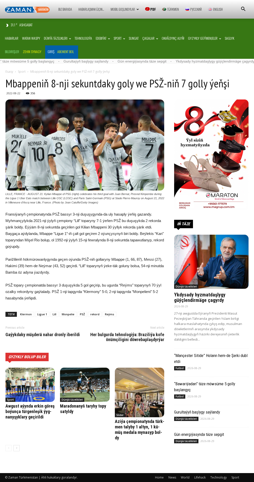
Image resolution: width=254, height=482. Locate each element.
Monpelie (68, 314)
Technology (218, 477)
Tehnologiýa (83, 38)
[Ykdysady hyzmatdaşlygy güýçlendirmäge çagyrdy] (211, 262)
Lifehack (200, 477)
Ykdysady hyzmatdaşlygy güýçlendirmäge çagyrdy (191, 61)
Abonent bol (65, 51)
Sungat (134, 38)
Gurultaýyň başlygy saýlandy (62, 61)
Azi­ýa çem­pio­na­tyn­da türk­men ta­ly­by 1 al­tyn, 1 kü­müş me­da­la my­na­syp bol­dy (139, 429)
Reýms (109, 314)
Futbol (180, 368)
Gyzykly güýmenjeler (203, 38)
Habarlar (11, 38)
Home (159, 477)
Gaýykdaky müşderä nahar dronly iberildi (42, 334)
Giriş (51, 51)
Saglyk (229, 38)
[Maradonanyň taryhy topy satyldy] (84, 385)
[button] (243, 9)
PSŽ (82, 314)
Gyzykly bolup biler (27, 356)
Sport (118, 38)
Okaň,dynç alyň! (173, 38)
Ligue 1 (42, 314)
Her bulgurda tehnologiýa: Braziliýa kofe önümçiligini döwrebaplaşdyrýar (127, 337)
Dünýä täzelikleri (55, 38)
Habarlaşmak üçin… (91, 9)
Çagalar (148, 38)
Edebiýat (101, 38)
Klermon (26, 314)
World (185, 477)
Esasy (9, 71)
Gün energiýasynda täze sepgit (118, 61)
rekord (94, 314)
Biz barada (65, 9)
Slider (120, 415)
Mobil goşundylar (123, 9)
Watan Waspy (31, 38)
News (172, 477)
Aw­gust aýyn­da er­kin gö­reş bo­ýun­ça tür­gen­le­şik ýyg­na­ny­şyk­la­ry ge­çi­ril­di (30, 411)
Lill (54, 314)
